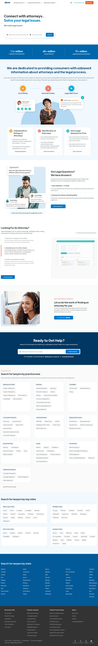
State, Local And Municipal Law (77, 458)
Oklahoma (25, 588)
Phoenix (5, 514)
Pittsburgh (55, 517)
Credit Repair (6, 399)
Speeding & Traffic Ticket (43, 425)
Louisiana (68, 577)
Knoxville (92, 536)
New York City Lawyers (33, 613)
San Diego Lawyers (32, 635)
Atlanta (55, 533)
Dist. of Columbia (70, 572)
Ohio (2, 588)
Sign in (90, 2)
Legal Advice (8, 618)
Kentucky (47, 577)
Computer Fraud (16, 421)
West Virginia (69, 594)
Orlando (77, 540)
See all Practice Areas (9, 487)
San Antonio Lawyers (32, 632)
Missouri (3, 583)
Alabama (3, 569)
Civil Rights (72, 384)
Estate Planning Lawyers (56, 624)
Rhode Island (92, 588)
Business (39, 384)
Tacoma (28, 517)
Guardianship (14, 447)
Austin (61, 533)
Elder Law (5, 447)
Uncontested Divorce (41, 461)
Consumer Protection (9, 417)
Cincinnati (63, 510)
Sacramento (21, 514)
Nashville (69, 540)
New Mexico (26, 585)
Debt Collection (22, 395)
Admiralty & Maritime (41, 388)
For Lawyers (8, 627)
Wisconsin (91, 594)
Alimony (38, 447)
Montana (25, 583)
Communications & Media (50, 395)
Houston (75, 536)
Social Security (73, 425)
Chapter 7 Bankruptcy (9, 388)
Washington (6, 521)
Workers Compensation (86, 425)
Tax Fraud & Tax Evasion (9, 435)
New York (36, 533)
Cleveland (71, 510)
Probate (18, 451)
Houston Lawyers (31, 621)
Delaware (47, 572)
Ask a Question (77, 151)
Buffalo (20, 533)
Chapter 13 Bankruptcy (9, 395)
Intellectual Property (9, 469)
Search (50, 34)
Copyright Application (9, 477)
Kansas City (65, 514)
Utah (90, 591)
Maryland (3, 580)
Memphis (55, 540)
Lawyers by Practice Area (34, 2)
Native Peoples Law (85, 388)
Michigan (47, 580)
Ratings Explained (20, 151)
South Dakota (26, 591)
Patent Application (8, 480)
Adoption (46, 447)
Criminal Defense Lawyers (56, 618)
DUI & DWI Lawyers (54, 621)
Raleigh (84, 540)
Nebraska (47, 583)
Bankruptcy (49, 356)
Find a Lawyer (8, 277)
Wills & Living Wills (7, 454)
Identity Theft (19, 425)
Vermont (3, 594)
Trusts (25, 451)
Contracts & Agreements (42, 399)
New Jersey (4, 585)
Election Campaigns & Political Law (78, 451)
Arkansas (68, 569)
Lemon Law (6, 421)
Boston (5, 533)
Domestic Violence (55, 454)
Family (38, 443)
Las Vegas (19, 510)
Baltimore (69, 533)
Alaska (24, 569)
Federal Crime (48, 421)
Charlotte (28, 533)
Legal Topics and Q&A (49, 2)
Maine (90, 577)
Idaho (46, 574)
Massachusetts (27, 580)
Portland (13, 514)
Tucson (35, 517)
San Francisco (40, 514)
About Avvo (75, 613)
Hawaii (24, 574)
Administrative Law (74, 447)
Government (73, 443)
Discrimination (73, 421)
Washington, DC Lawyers (33, 624)
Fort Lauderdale (57, 536)
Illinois (67, 574)
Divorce (56, 356)
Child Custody (40, 451)
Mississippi (91, 580)
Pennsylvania (69, 588)
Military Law (91, 458)
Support (74, 618)
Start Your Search (49, 151)
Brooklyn (12, 533)
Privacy (71, 391)
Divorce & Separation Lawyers (57, 630)
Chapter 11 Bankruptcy (9, 391)
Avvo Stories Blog (9, 624)
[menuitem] (20, 240)
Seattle (13, 517)
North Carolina (69, 585)
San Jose (5, 517)
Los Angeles (28, 510)
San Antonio (56, 543)
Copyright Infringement (9, 473)
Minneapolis (83, 514)
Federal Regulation (74, 454)
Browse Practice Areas (10, 621)
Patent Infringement (23, 477)
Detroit (88, 510)
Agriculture (53, 388)
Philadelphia (6, 536)
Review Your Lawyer (9, 616)
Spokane (20, 517)
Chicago (55, 510)
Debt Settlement (17, 399)
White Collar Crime (41, 428)
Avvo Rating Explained (77, 621)
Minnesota (68, 580)
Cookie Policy (25, 640)
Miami (62, 540)
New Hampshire (93, 583)
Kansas (25, 577)
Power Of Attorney (8, 451)
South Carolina (4, 591)
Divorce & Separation (41, 454)
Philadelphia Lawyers (32, 627)
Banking (38, 395)
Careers (74, 616)
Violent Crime (56, 425)
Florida (91, 572)
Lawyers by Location (19, 2)
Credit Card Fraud (8, 425)
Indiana (91, 574)
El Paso (83, 533)
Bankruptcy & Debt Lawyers (57, 613)
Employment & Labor (75, 417)
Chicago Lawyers (31, 618)
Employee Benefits (41, 409)
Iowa (2, 577)
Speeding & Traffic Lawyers (56, 635)
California (91, 569)
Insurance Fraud (7, 428)
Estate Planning (8, 443)
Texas (67, 591)
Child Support (50, 451)
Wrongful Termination (75, 428)
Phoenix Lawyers (31, 630)
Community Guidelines (36, 640)
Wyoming (91, 596)
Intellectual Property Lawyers (57, 632)
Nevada (68, 583)
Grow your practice (79, 2)
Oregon (47, 588)
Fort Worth (67, 536)
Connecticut (26, 572)
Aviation (53, 391)
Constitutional (73, 388)
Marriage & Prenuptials (42, 458)
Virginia (25, 594)
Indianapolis (56, 514)
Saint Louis (64, 517)
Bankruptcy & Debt (9, 384)
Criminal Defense (68, 356)
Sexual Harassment (85, 421)
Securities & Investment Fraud (11, 432)
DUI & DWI (38, 421)
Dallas (76, 533)
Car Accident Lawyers (55, 627)
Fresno (12, 510)
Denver (5, 510)
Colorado (3, 572)
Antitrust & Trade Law (41, 391)
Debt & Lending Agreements (43, 406)
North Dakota (92, 585)
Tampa (64, 543)
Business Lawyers (54, 616)
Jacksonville (84, 536)
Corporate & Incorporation (43, 402)
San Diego (30, 514)
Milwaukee (74, 514)
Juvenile (57, 421)
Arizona (47, 569)
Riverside (37, 510)
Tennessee (48, 591)
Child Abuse (55, 447)
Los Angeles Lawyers (32, 616)
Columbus (80, 510)
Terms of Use (8, 640)
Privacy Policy (16, 640)
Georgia (3, 574)
